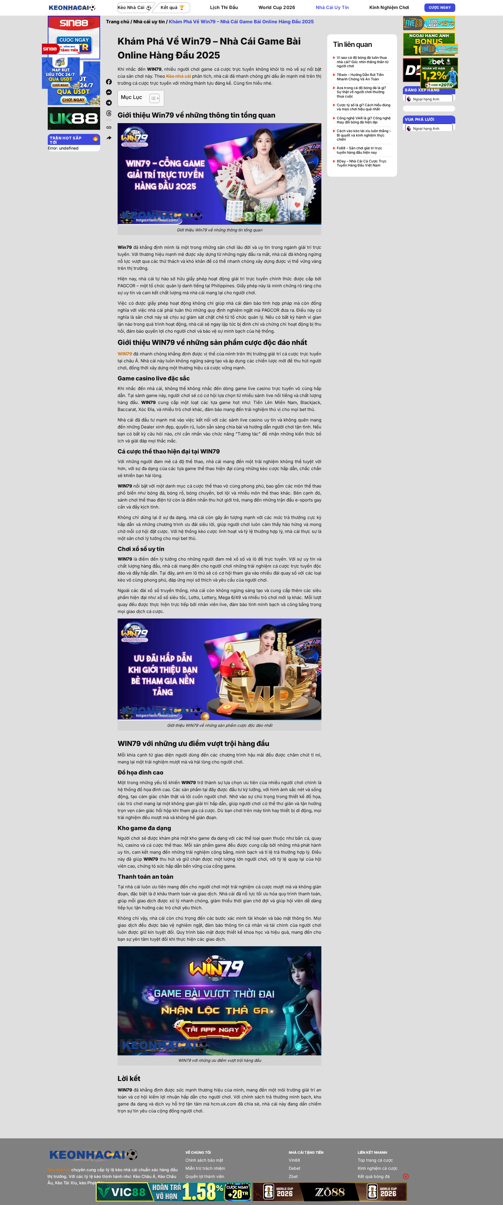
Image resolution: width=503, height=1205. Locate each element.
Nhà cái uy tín (149, 21)
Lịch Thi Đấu (224, 7)
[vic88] (173, 1192)
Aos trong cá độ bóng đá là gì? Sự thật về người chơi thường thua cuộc (361, 92)
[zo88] (330, 1192)
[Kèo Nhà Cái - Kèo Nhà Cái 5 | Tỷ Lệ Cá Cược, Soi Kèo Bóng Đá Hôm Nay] (72, 7)
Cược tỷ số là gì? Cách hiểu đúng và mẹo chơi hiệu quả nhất (363, 107)
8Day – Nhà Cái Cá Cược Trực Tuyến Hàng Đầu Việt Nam (362, 163)
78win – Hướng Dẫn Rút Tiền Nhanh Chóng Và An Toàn (360, 77)
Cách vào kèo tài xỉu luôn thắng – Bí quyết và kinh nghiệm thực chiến (364, 135)
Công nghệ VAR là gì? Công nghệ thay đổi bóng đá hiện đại (364, 120)
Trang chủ (117, 21)
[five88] (439, 49)
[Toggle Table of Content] (151, 98)
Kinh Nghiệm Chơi (389, 7)
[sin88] (61, 49)
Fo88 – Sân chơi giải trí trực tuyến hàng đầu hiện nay (359, 150)
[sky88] (61, 74)
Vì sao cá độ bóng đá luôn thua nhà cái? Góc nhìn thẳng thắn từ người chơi (363, 62)
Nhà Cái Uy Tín (332, 7)
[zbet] (439, 74)
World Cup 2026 (276, 7)
